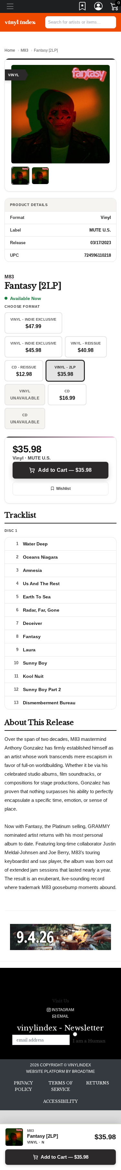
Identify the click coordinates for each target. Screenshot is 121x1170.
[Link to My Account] (98, 7)
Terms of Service (60, 1086)
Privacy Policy (23, 1086)
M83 (24, 50)
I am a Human (89, 1041)
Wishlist (63, 488)
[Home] (20, 22)
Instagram (62, 1010)
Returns (97, 1083)
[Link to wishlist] (82, 7)
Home (10, 50)
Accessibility (60, 1101)
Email (62, 1016)
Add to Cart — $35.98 (65, 470)
